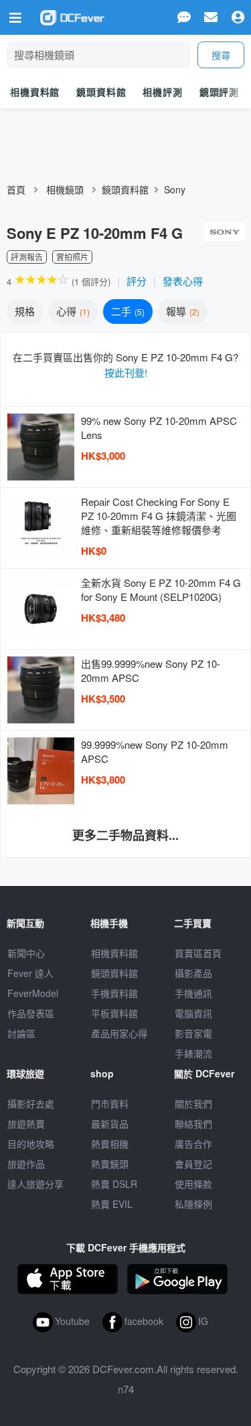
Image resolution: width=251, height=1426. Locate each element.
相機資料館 (35, 91)
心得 (71, 311)
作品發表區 (30, 1013)
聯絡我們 (193, 1123)
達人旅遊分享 (35, 1183)
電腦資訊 (193, 1013)
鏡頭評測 (219, 91)
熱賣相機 (110, 1143)
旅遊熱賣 (26, 1123)
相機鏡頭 (65, 189)
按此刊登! (125, 372)
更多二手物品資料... (125, 835)
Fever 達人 (30, 973)
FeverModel (32, 993)
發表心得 (183, 281)
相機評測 (162, 91)
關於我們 (193, 1103)
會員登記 (193, 1163)
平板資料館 (114, 1013)
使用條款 (193, 1183)
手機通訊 (193, 993)
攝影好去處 (30, 1103)
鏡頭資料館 (101, 91)
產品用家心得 (119, 1033)
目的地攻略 (30, 1143)
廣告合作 (193, 1143)
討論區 (21, 1033)
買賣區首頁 (198, 953)
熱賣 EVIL (112, 1204)
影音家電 (193, 1033)
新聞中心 (26, 953)
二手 (126, 311)
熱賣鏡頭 (110, 1163)
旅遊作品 (26, 1163)
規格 (25, 311)
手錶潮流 (193, 1053)
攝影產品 (193, 973)
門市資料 (110, 1103)
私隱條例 (193, 1204)
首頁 (16, 189)
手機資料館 (114, 993)
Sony (174, 189)
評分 (137, 281)
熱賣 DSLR (114, 1183)
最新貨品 (110, 1123)
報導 (181, 311)
